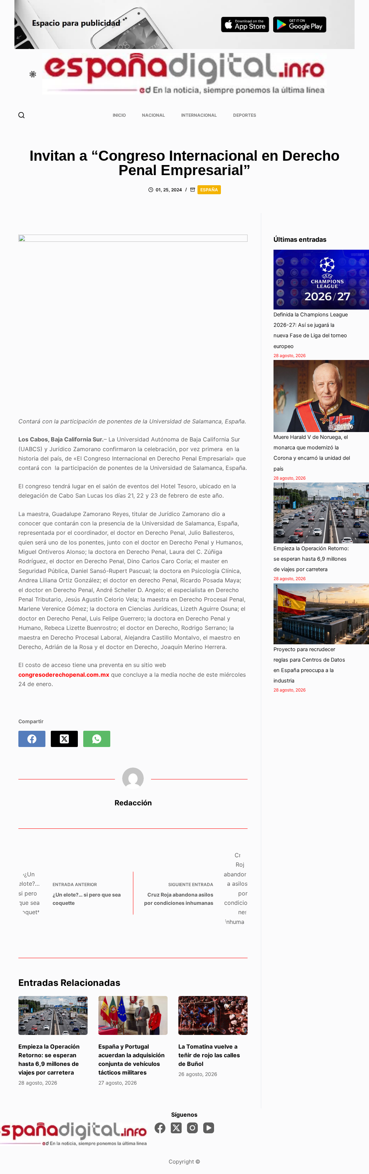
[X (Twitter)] (64, 739)
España (209, 189)
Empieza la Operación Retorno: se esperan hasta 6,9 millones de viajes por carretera (311, 559)
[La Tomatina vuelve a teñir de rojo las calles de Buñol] (213, 1015)
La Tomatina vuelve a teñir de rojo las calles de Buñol (209, 1055)
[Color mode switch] (32, 74)
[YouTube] (208, 1127)
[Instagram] (192, 1127)
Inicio (119, 115)
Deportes (244, 115)
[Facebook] (31, 739)
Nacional (153, 115)
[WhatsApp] (96, 739)
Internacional (199, 115)
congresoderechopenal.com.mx (63, 674)
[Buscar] (21, 115)
